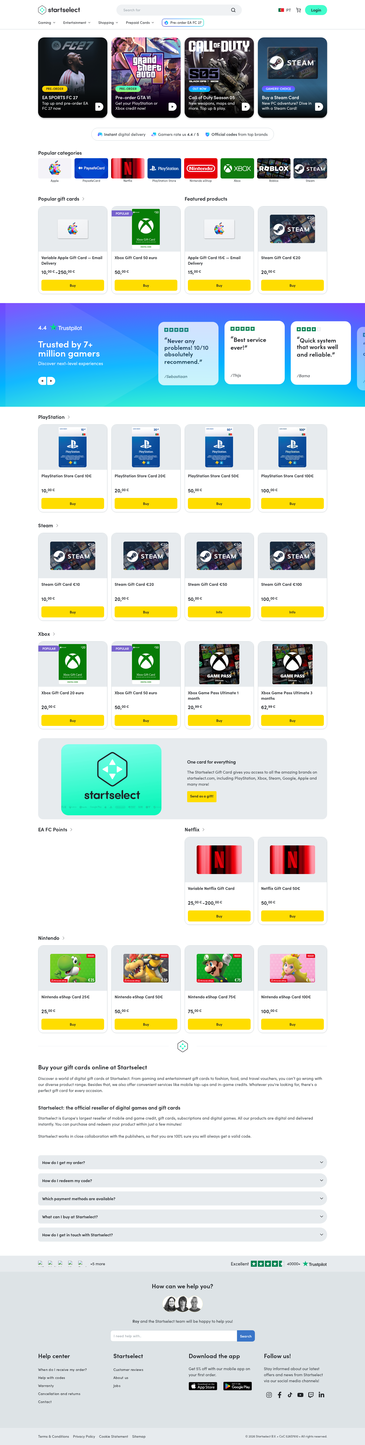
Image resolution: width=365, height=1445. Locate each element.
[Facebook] (279, 1395)
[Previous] (42, 381)
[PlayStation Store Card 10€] (72, 447)
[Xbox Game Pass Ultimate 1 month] (219, 664)
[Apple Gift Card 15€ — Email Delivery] (219, 229)
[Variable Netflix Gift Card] (219, 859)
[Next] (51, 381)
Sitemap (139, 1436)
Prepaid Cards (138, 22)
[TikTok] (290, 1395)
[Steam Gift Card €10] (72, 556)
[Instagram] (269, 1395)
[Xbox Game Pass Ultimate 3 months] (292, 664)
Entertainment (74, 22)
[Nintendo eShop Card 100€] (292, 968)
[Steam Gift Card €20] (292, 229)
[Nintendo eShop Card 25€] (72, 968)
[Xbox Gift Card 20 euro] (73, 664)
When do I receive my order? (62, 1369)
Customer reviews (128, 1369)
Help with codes (51, 1377)
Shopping (106, 22)
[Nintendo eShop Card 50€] (146, 968)
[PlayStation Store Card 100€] (292, 447)
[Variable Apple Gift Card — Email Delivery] (72, 229)
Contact (45, 1401)
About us (120, 1377)
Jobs (116, 1385)
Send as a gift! (201, 795)
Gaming (44, 22)
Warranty (46, 1385)
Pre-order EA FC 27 (185, 22)
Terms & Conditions (53, 1436)
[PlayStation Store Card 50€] (219, 447)
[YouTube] (300, 1395)
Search (246, 1336)
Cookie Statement (113, 1436)
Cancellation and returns (59, 1393)
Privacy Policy (84, 1436)
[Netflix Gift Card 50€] (292, 859)
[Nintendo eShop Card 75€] (219, 968)
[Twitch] (311, 1395)
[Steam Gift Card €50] (219, 556)
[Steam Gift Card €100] (292, 556)
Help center (54, 1356)
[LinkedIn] (321, 1395)
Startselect (128, 1356)
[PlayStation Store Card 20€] (146, 447)
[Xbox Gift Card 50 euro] (146, 229)
